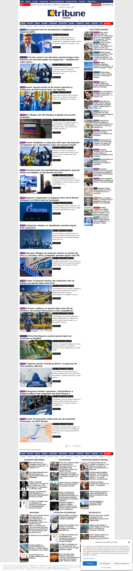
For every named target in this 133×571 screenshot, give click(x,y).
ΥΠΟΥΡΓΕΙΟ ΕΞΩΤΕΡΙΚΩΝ (65, 513)
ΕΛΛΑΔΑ (37, 23)
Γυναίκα (75, 26)
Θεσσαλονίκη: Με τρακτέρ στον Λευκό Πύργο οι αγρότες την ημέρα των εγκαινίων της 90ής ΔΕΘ (102, 142)
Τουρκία (35, 1)
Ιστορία (35, 26)
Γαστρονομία (68, 26)
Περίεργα (22, 26)
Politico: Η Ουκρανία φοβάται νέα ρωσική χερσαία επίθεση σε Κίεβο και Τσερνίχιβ (102, 84)
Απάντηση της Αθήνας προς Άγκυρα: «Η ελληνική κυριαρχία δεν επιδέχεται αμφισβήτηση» (69, 527)
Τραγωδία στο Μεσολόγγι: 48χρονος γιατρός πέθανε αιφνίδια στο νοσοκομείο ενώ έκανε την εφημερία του (103, 124)
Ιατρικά (81, 26)
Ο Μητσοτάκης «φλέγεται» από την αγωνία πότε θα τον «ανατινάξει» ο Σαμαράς (102, 74)
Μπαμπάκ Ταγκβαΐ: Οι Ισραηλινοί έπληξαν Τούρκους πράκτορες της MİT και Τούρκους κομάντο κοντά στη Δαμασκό (68, 506)
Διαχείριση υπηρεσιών (88, 558)
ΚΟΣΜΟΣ (71, 23)
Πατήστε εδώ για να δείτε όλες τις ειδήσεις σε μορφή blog (50, 4)
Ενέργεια (82, 1)
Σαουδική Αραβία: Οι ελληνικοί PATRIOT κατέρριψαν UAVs (96, 502)
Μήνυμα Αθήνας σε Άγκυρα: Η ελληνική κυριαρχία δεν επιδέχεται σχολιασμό (103, 161)
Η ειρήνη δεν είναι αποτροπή (39, 535)
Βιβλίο (56, 26)
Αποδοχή (90, 563)
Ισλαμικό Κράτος (71, 1)
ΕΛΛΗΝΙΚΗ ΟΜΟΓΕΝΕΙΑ (34, 460)
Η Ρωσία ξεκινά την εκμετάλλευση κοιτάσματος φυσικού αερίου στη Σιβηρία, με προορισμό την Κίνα (50, 171)
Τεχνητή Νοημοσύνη (57, 1)
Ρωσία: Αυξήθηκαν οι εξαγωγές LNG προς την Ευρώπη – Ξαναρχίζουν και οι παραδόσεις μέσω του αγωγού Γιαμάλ (50, 143)
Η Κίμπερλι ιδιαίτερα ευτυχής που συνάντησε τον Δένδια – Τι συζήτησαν (99, 483)
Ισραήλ (28, 1)
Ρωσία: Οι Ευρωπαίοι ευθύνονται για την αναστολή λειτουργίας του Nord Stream (47, 420)
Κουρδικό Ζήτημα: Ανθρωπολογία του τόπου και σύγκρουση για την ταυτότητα (102, 190)
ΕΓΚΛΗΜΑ (44, 23)
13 (73, 446)
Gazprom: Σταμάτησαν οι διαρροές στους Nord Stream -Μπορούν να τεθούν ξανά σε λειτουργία (49, 199)
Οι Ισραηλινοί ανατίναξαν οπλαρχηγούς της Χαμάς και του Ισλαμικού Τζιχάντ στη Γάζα (69, 475)
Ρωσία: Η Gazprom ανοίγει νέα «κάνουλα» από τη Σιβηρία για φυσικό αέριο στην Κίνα (47, 282)
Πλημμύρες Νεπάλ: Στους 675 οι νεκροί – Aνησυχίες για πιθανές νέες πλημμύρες (102, 132)
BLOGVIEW (107, 23)
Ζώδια (61, 26)
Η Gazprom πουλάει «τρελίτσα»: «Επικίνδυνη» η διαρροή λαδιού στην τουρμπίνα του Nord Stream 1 (46, 392)
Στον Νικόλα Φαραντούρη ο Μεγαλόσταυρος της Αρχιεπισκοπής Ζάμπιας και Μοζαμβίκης (38, 474)
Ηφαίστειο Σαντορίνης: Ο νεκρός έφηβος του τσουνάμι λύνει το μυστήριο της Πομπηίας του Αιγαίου (99, 527)
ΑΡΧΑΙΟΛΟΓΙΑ (95, 513)
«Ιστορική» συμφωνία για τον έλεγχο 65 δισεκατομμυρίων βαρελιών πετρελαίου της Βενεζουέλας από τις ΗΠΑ (103, 172)
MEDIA (87, 23)
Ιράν (22, 1)
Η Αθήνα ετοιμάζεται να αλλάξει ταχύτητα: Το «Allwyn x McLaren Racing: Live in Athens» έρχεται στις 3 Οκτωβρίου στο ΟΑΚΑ (101, 212)
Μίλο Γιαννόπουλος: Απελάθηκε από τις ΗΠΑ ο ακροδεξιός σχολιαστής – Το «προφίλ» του (103, 94)
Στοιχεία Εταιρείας (36, 449)
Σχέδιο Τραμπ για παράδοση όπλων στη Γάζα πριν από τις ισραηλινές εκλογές (69, 484)
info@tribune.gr (107, 5)
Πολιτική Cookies (106, 567)
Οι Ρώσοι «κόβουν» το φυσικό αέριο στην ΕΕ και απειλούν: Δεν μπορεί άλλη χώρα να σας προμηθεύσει (46, 309)
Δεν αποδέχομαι (105, 563)
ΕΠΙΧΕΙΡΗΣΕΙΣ (63, 23)
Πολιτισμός (50, 26)
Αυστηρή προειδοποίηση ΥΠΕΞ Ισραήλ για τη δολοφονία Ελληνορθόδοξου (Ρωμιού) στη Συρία (39, 494)
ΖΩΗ (101, 23)
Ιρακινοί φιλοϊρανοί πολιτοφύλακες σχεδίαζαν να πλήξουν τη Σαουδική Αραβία (103, 180)
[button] (129, 542)
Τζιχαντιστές (91, 1)
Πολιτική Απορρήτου (25, 449)
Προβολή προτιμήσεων (121, 563)
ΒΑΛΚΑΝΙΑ (34, 513)
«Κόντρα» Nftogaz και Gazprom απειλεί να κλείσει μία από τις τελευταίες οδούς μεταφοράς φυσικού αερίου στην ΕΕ (50, 254)
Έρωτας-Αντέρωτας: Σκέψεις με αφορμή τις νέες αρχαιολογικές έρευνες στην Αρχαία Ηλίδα (99, 518)
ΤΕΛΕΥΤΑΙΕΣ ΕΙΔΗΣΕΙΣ (98, 30)
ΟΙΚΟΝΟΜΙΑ (53, 23)
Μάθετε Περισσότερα (61, 568)
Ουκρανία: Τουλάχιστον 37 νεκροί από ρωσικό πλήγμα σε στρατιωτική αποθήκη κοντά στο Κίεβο (103, 153)
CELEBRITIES (80, 23)
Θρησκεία (29, 26)
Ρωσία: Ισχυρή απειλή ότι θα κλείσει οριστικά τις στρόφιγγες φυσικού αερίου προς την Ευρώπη (46, 88)
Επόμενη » (78, 446)
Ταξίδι (86, 26)
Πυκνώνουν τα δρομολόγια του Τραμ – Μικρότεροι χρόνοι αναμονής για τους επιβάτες (103, 113)
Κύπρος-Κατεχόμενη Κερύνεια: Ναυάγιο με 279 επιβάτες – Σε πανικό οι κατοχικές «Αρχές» (103, 65)
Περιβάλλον (101, 26)
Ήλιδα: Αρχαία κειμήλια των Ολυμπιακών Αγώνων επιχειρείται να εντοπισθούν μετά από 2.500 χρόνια (99, 537)
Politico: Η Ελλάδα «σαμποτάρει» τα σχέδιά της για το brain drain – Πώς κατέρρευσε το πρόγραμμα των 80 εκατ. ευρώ (38, 485)
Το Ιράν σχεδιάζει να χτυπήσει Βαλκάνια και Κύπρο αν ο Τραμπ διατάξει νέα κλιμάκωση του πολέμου (39, 547)
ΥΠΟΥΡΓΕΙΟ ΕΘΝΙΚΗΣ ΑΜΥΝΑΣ (95, 460)
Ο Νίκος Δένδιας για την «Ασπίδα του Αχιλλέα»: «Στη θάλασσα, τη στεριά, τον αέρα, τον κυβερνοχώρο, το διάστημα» (103, 46)
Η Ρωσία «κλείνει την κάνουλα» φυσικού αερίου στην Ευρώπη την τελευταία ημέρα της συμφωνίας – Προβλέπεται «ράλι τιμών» (49, 59)
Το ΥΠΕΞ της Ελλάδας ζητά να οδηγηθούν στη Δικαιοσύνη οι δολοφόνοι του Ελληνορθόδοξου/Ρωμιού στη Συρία (38, 504)
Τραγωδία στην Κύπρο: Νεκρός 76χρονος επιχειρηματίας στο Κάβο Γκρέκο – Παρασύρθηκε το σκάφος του (102, 104)
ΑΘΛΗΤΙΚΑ (94, 23)
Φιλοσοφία (42, 26)
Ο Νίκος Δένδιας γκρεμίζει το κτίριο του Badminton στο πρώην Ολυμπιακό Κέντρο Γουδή (99, 494)
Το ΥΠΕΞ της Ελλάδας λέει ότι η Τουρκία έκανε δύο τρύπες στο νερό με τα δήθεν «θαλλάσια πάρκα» (69, 547)
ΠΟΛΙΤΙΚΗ (30, 23)
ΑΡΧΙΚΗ (23, 23)
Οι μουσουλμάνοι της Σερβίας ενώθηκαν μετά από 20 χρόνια (38, 556)
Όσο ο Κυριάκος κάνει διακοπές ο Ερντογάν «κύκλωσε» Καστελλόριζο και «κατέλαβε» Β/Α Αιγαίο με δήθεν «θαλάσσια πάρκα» (69, 557)
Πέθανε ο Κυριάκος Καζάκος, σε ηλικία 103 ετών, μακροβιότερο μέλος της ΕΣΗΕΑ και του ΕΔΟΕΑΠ (103, 200)
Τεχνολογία (93, 26)
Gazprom (66, 17)
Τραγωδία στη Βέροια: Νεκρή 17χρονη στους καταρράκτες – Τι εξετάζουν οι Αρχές (101, 220)
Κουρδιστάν (44, 1)
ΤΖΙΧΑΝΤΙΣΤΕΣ (64, 460)
